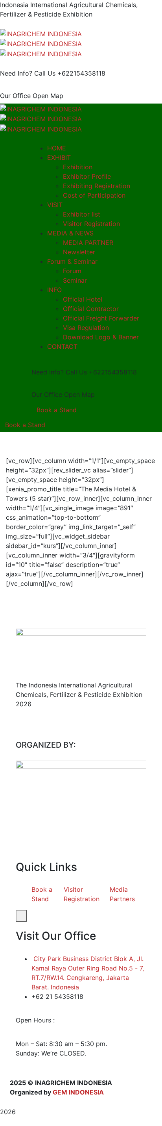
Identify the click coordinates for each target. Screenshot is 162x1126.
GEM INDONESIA (78, 1092)
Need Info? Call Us (27, 73)
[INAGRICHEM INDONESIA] (41, 33)
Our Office (15, 96)
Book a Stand (57, 410)
